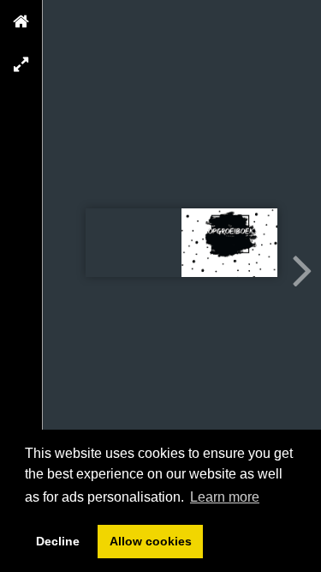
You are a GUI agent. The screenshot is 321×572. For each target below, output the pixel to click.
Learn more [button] (224, 497)
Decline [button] (58, 541)
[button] (21, 21)
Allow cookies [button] (151, 541)
